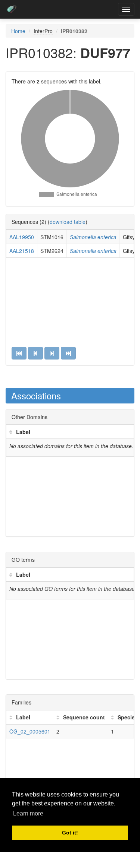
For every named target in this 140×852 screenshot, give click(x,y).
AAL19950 (21, 237)
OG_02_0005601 (29, 731)
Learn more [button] (28, 813)
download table (67, 221)
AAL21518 (21, 250)
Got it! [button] (70, 833)
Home (18, 31)
